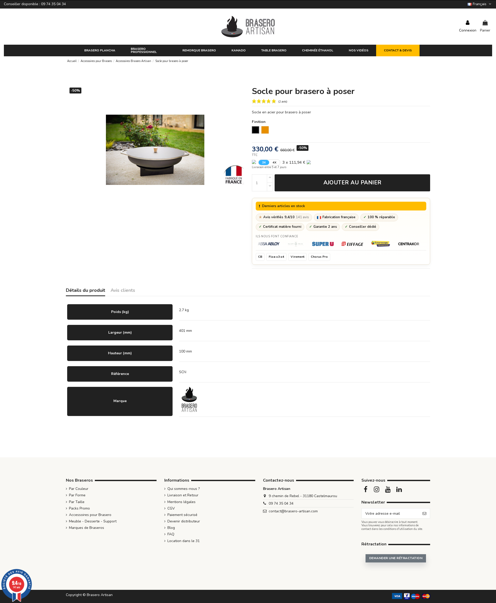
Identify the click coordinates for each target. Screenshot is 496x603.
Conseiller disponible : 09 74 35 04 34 (35, 4)
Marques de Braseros (86, 527)
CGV (171, 508)
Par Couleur (78, 488)
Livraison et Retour (182, 495)
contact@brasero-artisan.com (293, 511)
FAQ (170, 534)
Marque (120, 400)
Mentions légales (181, 501)
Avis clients (123, 290)
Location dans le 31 (183, 540)
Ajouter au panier (352, 182)
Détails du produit (85, 290)
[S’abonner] (424, 513)
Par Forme (77, 495)
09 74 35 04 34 (281, 503)
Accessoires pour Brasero (90, 514)
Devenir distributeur (183, 521)
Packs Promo (79, 508)
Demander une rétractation (395, 558)
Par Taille (76, 501)
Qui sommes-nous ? (183, 488)
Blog (171, 527)
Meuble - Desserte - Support (93, 521)
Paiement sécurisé (182, 514)
